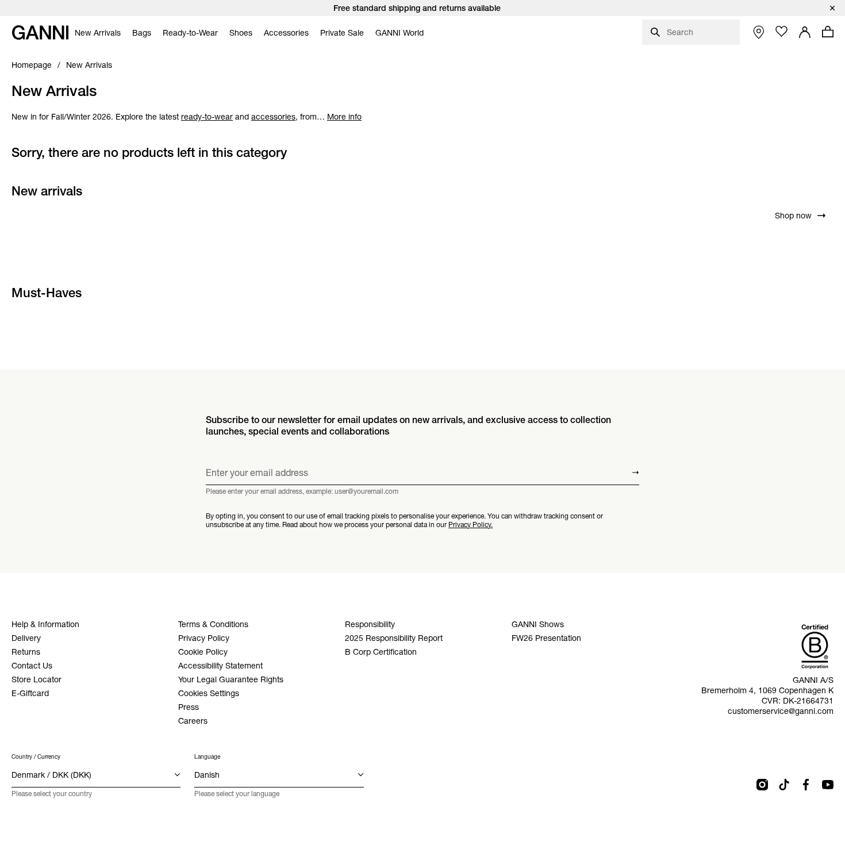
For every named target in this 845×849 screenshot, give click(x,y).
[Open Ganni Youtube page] (828, 785)
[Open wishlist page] (782, 32)
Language (207, 757)
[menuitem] (98, 33)
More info (344, 117)
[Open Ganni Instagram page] (762, 785)
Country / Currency (35, 757)
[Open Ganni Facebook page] (806, 785)
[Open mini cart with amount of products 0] (828, 32)
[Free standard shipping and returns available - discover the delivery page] (422, 8)
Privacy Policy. (470, 524)
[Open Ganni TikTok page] (784, 785)
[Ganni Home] (40, 32)
